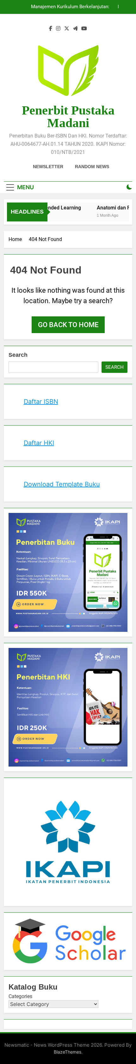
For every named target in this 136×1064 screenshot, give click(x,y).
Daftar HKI (39, 443)
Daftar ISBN (41, 401)
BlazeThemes (67, 1052)
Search (18, 355)
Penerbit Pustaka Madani (68, 116)
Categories (20, 996)
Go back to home (68, 325)
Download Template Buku (62, 484)
